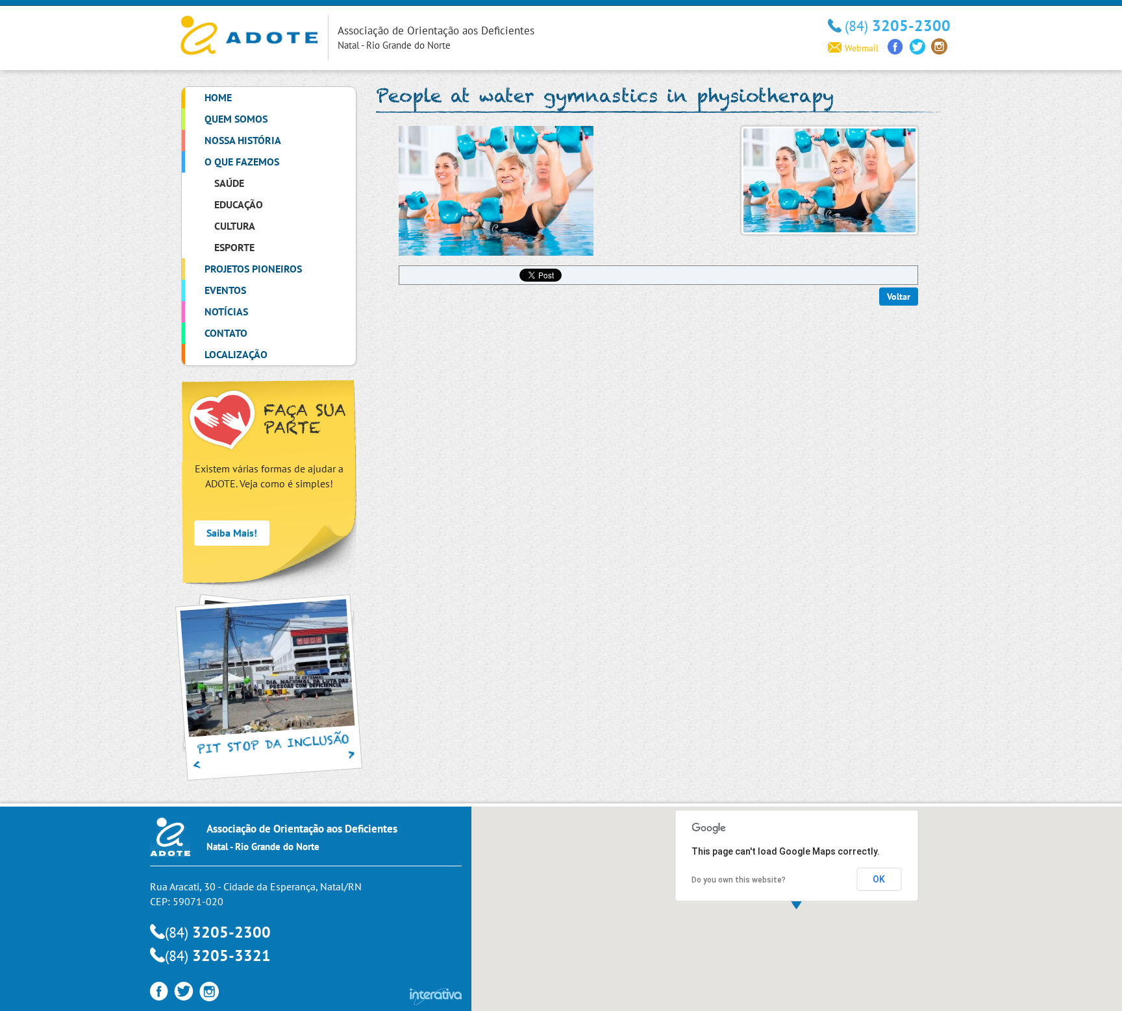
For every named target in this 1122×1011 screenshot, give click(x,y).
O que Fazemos (242, 161)
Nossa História (243, 140)
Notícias (226, 311)
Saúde (229, 183)
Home (218, 97)
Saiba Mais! (231, 532)
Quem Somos (236, 118)
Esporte (234, 247)
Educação (238, 204)
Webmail (862, 48)
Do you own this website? (739, 879)
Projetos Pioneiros (253, 268)
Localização (236, 354)
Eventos (225, 290)
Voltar (898, 296)
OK (879, 879)
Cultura (234, 225)
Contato (226, 332)
